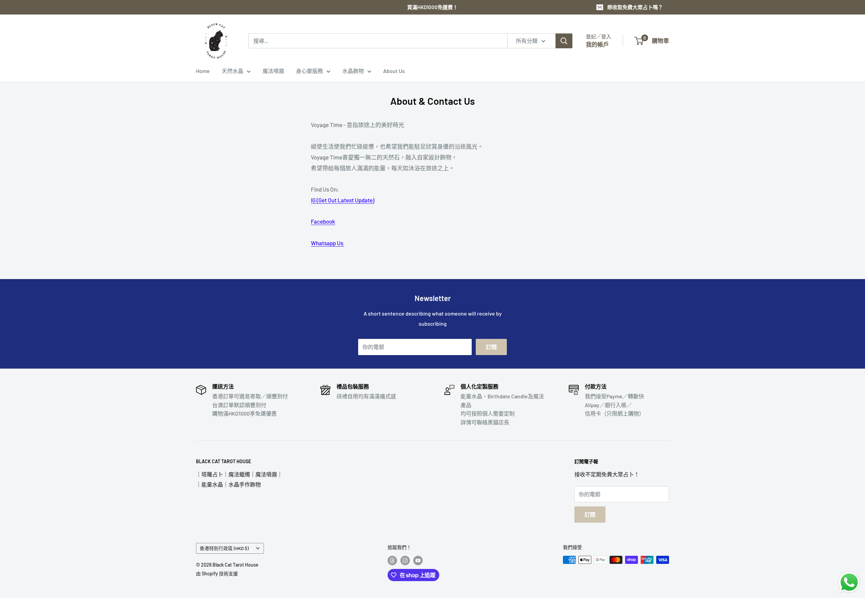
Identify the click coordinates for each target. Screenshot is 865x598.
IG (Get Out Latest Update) (342, 200)
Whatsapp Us (327, 243)
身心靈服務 (309, 71)
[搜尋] (563, 40)
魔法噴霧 (273, 71)
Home (203, 71)
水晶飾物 (353, 71)
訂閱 (491, 347)
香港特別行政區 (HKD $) (224, 548)
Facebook (323, 221)
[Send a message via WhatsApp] (849, 582)
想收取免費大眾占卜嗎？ (635, 7)
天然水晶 (232, 71)
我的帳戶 (597, 44)
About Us (394, 71)
